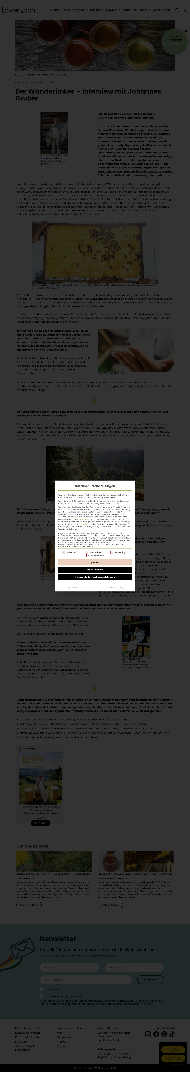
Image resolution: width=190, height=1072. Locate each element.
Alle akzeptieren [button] (95, 569)
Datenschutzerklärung (85, 519)
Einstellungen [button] (84, 524)
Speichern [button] (95, 562)
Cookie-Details (73, 587)
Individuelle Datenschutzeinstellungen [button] (95, 577)
